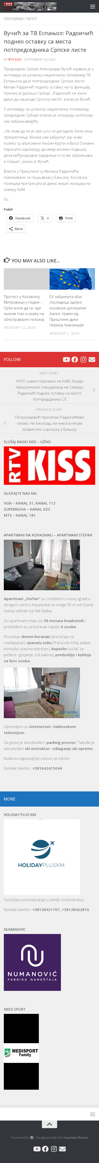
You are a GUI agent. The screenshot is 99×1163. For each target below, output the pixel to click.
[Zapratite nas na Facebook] (74, 359)
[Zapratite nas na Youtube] (66, 359)
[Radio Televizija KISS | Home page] (39, 6)
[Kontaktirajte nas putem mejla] (92, 359)
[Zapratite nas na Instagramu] (83, 359)
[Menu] (92, 6)
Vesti (32, 18)
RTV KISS (15, 59)
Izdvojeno (14, 18)
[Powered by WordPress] (32, 1137)
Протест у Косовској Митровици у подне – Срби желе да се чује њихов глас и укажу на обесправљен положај (24, 308)
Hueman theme (76, 1137)
